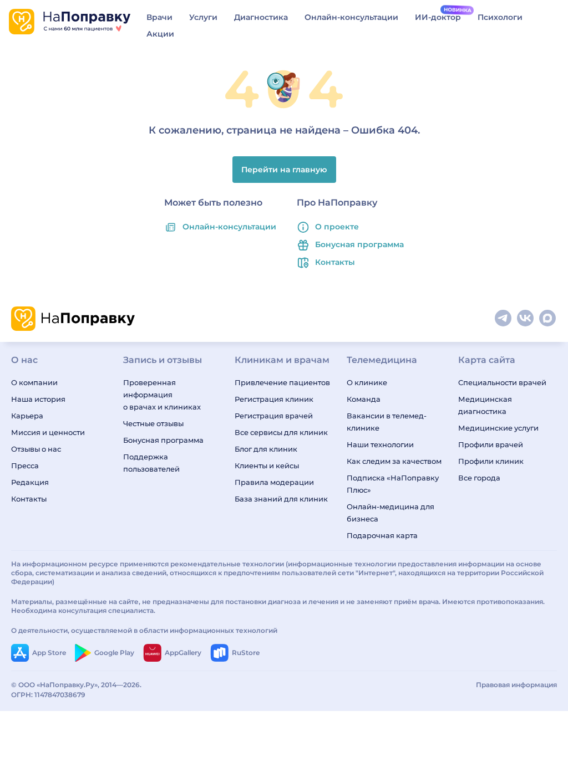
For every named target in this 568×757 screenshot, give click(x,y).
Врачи (159, 17)
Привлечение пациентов (282, 382)
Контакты (335, 262)
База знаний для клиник (281, 498)
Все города (479, 477)
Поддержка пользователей (151, 462)
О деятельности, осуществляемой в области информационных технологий (144, 630)
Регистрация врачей (274, 415)
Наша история (38, 399)
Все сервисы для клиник (281, 432)
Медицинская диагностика (485, 405)
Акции (160, 34)
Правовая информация (516, 685)
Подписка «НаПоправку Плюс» (393, 483)
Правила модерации (274, 482)
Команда (364, 399)
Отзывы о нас (36, 448)
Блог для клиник (266, 448)
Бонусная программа (359, 244)
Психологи (500, 17)
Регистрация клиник (274, 399)
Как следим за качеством (394, 461)
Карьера (27, 415)
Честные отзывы (153, 423)
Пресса (25, 465)
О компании (34, 382)
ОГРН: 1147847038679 (48, 694)
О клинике (367, 382)
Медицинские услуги (498, 427)
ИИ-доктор (438, 17)
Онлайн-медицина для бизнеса (390, 512)
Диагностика (261, 17)
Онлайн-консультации (351, 17)
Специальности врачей (502, 382)
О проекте (337, 227)
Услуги (203, 17)
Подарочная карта (382, 535)
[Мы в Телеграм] (504, 319)
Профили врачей (490, 444)
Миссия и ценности (48, 432)
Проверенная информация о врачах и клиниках (162, 394)
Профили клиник (491, 461)
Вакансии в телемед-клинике (387, 421)
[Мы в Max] (548, 319)
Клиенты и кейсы (267, 465)
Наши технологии (380, 444)
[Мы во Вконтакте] (526, 319)
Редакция (30, 482)
